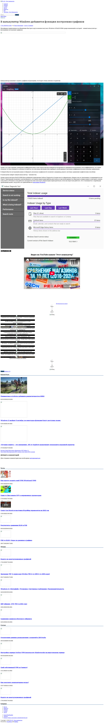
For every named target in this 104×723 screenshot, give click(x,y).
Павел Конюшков (18, 25)
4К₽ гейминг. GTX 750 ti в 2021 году (14, 604)
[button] (52, 305)
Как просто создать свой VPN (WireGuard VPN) (18, 480)
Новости (6, 9)
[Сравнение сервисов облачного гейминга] (6, 615)
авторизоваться (35, 458)
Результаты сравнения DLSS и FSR (14, 525)
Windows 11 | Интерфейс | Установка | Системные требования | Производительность (32, 589)
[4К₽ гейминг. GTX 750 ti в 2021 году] (6, 600)
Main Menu (3, 16)
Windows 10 (7, 371)
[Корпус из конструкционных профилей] (6, 556)
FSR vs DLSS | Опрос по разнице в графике (16, 540)
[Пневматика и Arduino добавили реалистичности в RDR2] (14, 393)
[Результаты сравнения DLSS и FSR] (6, 522)
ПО (4, 10)
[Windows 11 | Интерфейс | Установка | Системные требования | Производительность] (6, 585)
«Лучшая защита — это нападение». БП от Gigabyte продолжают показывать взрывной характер (37, 445)
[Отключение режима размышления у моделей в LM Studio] (6, 634)
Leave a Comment (28, 25)
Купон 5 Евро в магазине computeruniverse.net (15, 717)
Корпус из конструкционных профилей (16, 559)
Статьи (5, 6)
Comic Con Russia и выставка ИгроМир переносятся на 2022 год (25, 510)
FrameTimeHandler (8, 715)
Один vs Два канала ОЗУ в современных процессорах (21, 495)
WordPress (9, 721)
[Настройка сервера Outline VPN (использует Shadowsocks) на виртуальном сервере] (6, 649)
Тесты (5, 8)
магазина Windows (39, 182)
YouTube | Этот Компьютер (11, 12)
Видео (5, 707)
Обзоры (6, 5)
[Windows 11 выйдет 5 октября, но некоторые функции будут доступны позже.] (14, 417)
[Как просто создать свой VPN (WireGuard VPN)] (6, 477)
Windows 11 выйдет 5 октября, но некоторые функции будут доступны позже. (31, 420)
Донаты (6, 716)
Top (100, 719)
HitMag (16, 721)
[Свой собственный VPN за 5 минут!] (6, 664)
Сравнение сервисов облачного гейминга (16, 619)
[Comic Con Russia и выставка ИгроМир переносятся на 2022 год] (6, 507)
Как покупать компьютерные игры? (15, 682)
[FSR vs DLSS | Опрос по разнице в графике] (6, 537)
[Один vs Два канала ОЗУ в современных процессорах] (6, 492)
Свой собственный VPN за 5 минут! (14, 667)
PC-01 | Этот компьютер (16, 720)
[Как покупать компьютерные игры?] (6, 679)
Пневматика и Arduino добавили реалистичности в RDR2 (22, 396)
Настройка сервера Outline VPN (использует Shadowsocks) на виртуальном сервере (32, 652)
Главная (6, 3)
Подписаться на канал (62, 303)
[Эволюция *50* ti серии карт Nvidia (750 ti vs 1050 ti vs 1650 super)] (6, 570)
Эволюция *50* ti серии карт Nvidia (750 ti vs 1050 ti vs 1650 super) (25, 574)
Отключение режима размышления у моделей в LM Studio (23, 637)
